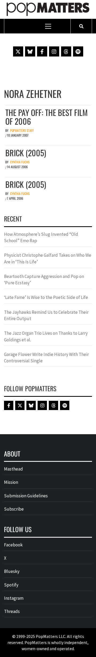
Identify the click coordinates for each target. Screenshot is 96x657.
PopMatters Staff (22, 130)
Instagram (13, 598)
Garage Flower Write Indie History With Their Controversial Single (46, 357)
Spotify (11, 585)
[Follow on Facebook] (42, 51)
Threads (12, 611)
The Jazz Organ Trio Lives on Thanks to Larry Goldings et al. (46, 336)
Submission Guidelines (26, 496)
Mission (11, 482)
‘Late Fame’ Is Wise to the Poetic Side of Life (46, 297)
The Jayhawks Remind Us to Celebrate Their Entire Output (46, 315)
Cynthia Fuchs (20, 162)
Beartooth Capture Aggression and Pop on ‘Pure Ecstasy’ (44, 279)
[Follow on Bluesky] (30, 51)
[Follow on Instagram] (54, 51)
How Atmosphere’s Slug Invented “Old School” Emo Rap (41, 237)
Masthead (13, 469)
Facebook (13, 545)
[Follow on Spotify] (78, 51)
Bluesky (11, 571)
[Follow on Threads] (66, 51)
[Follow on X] (18, 51)
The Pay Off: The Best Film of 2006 (46, 116)
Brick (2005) (25, 153)
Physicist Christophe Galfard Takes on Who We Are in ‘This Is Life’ (47, 258)
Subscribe (14, 509)
